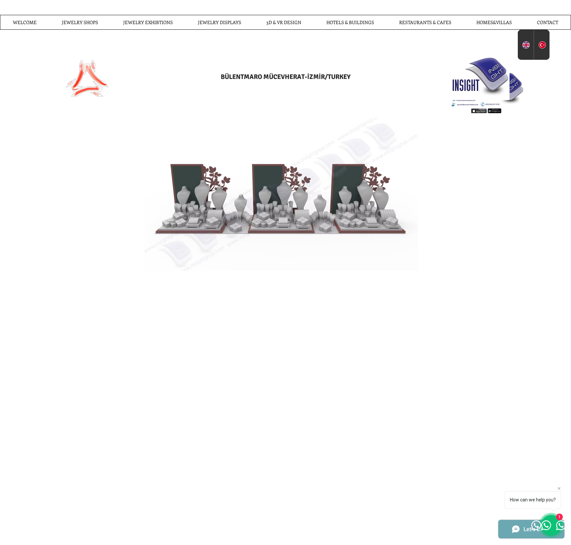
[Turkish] (542, 45)
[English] (526, 45)
